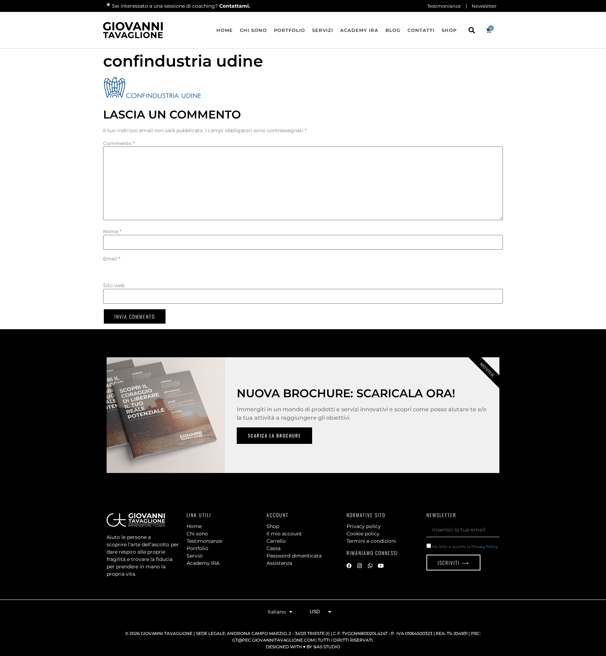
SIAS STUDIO (326, 646)
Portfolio (289, 30)
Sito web (113, 285)
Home (224, 30)
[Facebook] (349, 566)
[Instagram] (359, 566)
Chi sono (253, 30)
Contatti (421, 30)
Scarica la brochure (274, 435)
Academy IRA (359, 30)
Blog (392, 30)
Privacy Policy (484, 546)
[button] (471, 30)
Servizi (322, 30)
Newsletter (484, 6)
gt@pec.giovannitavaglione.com (273, 640)
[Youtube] (380, 566)
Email (111, 258)
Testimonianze (444, 6)
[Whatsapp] (370, 566)
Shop (449, 30)
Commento (119, 143)
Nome (112, 231)
